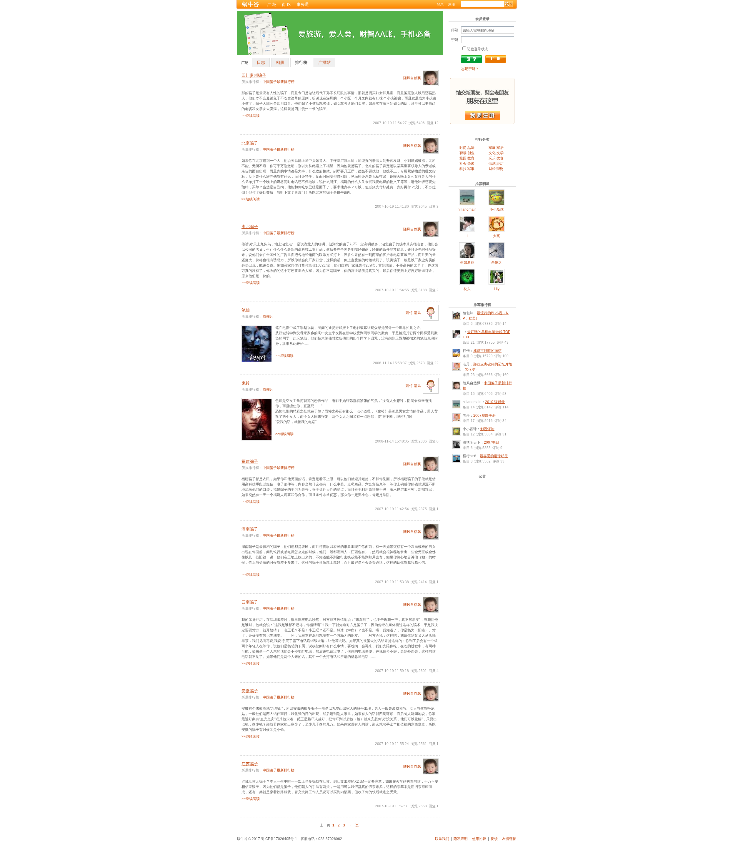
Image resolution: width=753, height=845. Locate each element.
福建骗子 (249, 461)
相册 (280, 62)
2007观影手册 (484, 415)
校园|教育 (466, 158)
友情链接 (509, 839)
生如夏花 (467, 262)
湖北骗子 (249, 226)
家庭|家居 (496, 148)
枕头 (467, 289)
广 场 (271, 4)
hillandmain (467, 209)
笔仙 (245, 310)
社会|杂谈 (466, 164)
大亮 (496, 236)
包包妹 (468, 313)
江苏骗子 (249, 763)
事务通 (302, 4)
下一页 (353, 825)
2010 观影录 (495, 402)
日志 (261, 62)
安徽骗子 (249, 690)
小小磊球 (496, 209)
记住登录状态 (477, 49)
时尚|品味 (466, 148)
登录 (440, 4)
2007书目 (491, 442)
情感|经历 (496, 164)
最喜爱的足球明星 (494, 456)
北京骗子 (249, 143)
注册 (451, 4)
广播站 (324, 62)
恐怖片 (268, 317)
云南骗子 (249, 602)
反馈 (494, 839)
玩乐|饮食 (496, 158)
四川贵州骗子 (253, 75)
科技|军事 (466, 169)
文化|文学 (496, 153)
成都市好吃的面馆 (487, 351)
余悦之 (496, 262)
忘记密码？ (470, 69)
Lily (496, 289)
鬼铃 (245, 383)
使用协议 (479, 839)
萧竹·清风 (413, 313)
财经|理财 (496, 169)
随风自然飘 (412, 78)
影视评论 (487, 429)
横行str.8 (469, 456)
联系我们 (442, 839)
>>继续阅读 (250, 116)
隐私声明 (461, 839)
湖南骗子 (249, 529)
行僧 (466, 351)
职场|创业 (466, 153)
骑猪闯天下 (471, 442)
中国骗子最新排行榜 (278, 82)
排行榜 (301, 62)
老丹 (466, 364)
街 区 (286, 4)
